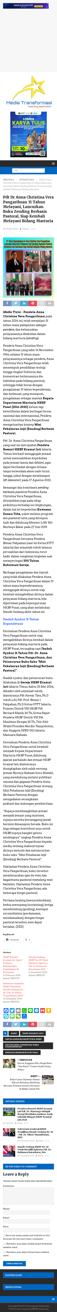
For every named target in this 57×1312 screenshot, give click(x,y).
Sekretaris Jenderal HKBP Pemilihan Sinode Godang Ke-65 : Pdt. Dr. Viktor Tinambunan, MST (13, 989)
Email (6, 1217)
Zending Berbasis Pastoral (21, 1052)
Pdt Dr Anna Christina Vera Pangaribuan (22, 1046)
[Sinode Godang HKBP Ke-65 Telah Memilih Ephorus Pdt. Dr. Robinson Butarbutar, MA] (9, 1151)
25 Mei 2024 (11, 229)
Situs (6, 1226)
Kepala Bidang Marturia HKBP (23, 1039)
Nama (6, 1209)
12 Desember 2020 (27, 1141)
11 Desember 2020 (27, 1156)
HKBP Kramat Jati (32, 1033)
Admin (25, 229)
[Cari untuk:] (28, 170)
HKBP (14, 1033)
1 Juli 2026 (9, 1123)
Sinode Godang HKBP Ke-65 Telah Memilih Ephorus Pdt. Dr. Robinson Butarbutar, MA (38, 963)
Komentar (8, 1186)
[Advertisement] (28, 41)
